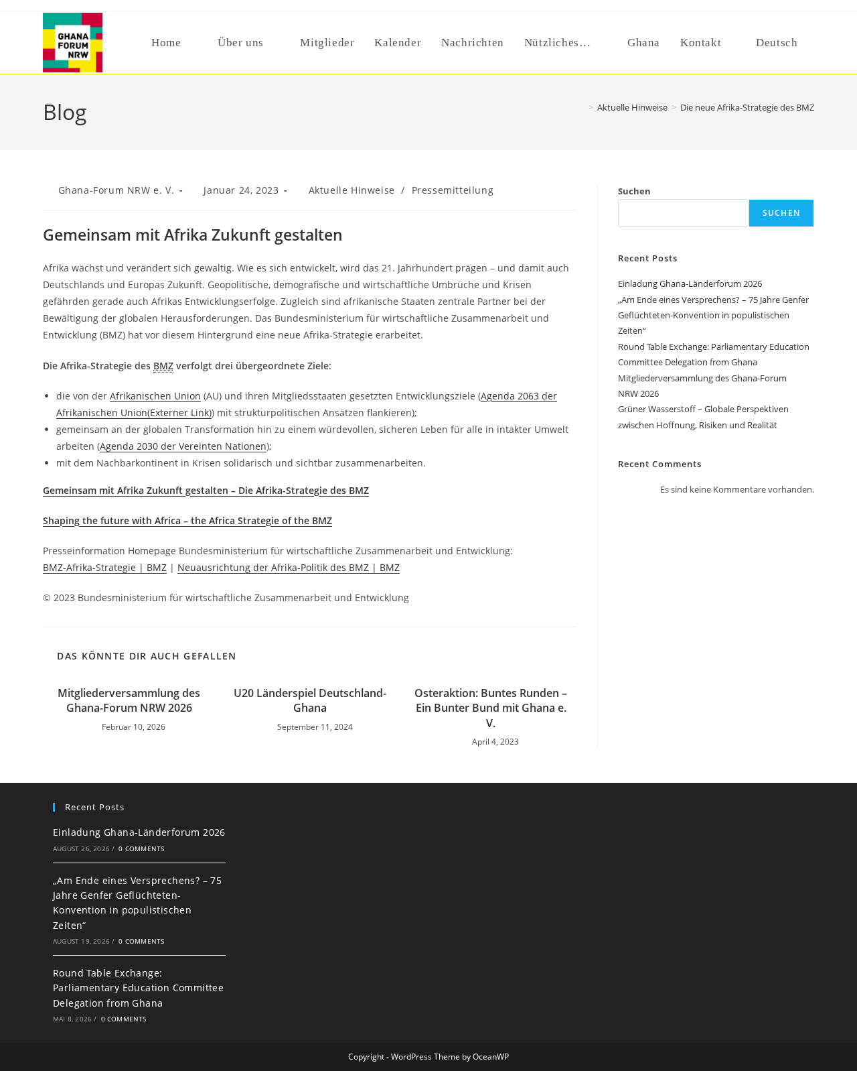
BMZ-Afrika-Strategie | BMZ (105, 567)
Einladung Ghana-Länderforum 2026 (690, 283)
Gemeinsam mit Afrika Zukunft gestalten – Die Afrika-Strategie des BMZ (206, 490)
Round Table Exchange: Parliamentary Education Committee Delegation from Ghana (138, 987)
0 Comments (141, 848)
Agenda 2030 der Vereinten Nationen (183, 446)
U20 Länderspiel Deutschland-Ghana (310, 700)
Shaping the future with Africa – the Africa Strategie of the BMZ (187, 520)
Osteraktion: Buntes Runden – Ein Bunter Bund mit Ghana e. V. (490, 708)
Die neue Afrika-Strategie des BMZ (747, 107)
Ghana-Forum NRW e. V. (116, 190)
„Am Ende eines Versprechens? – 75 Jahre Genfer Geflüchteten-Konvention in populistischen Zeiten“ (713, 315)
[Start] (581, 107)
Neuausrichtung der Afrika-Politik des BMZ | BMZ (288, 567)
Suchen (634, 191)
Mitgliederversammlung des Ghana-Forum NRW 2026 (129, 700)
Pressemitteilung (453, 190)
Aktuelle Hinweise (352, 190)
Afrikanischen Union (155, 395)
